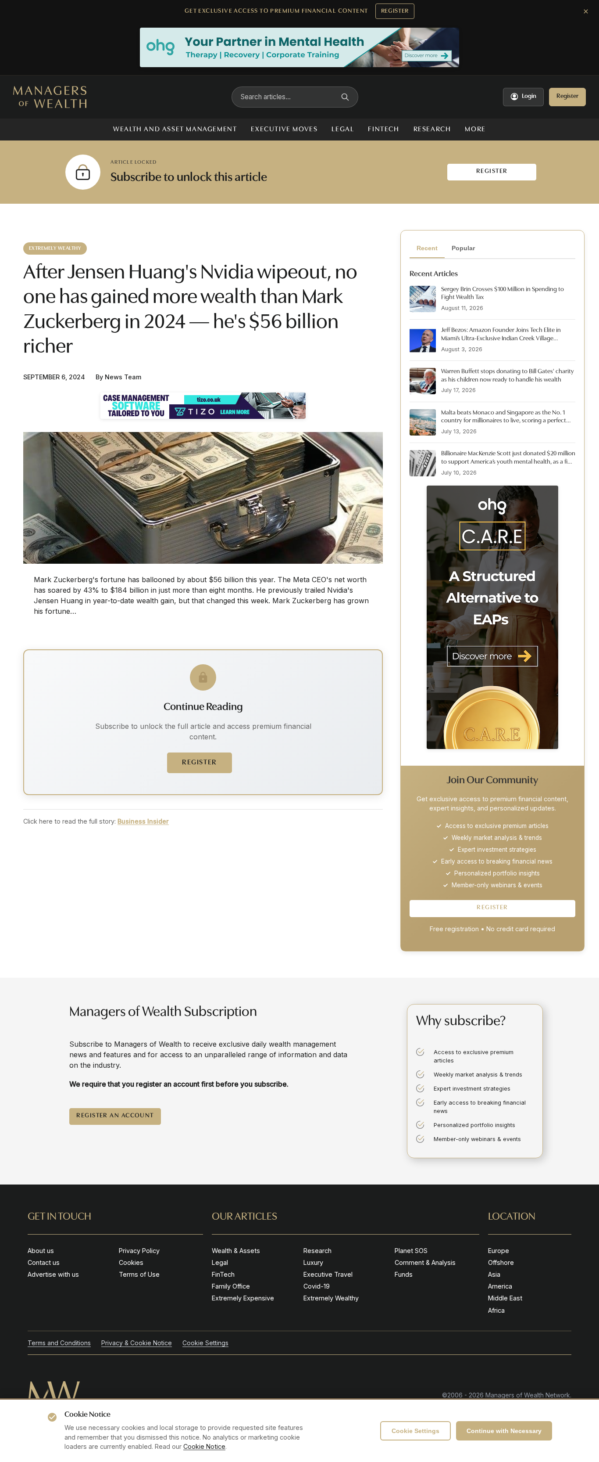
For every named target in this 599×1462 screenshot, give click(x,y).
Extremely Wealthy (331, 1298)
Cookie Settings (415, 1430)
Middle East (505, 1298)
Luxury (313, 1262)
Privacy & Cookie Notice (136, 1343)
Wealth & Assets (236, 1250)
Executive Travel (328, 1274)
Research (432, 129)
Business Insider (143, 821)
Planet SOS (411, 1250)
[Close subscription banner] (586, 11)
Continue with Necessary (504, 1430)
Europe (498, 1250)
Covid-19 (316, 1286)
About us (41, 1250)
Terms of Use (139, 1274)
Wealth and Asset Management (175, 129)
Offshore (501, 1262)
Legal (343, 129)
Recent (427, 248)
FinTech (383, 129)
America (500, 1286)
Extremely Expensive (243, 1298)
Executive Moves (284, 129)
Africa (496, 1310)
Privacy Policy (139, 1250)
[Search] (345, 97)
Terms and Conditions (59, 1343)
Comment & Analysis (425, 1262)
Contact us (44, 1262)
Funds (404, 1274)
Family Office (231, 1286)
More (475, 129)
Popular (463, 248)
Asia (494, 1274)
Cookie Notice (204, 1446)
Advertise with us (53, 1274)
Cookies (131, 1262)
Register (395, 11)
